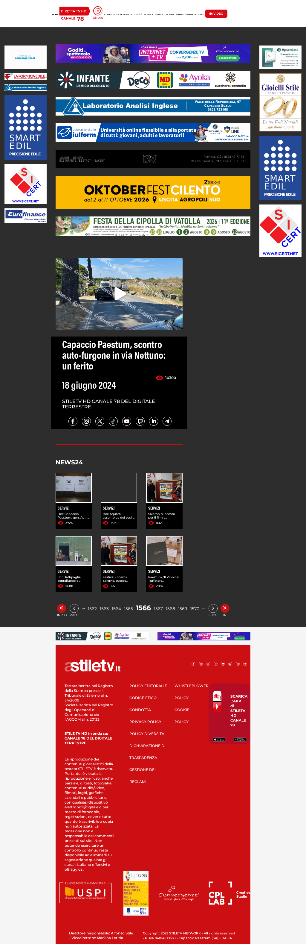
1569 (182, 608)
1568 (170, 608)
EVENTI (179, 14)
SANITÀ (159, 14)
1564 (116, 608)
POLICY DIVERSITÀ (146, 733)
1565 (128, 608)
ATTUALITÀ (136, 14)
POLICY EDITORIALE (148, 686)
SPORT (201, 14)
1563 (104, 608)
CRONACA (109, 14)
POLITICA (149, 14)
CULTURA (170, 14)
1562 (92, 608)
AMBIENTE (190, 14)
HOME (55, 14)
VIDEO (217, 14)
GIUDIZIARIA (123, 14)
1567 (158, 608)
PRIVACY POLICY (145, 721)
